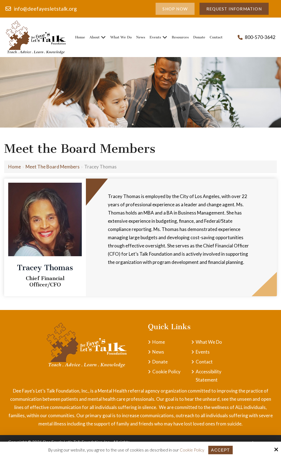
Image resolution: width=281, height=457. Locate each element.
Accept (220, 450)
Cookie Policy (192, 449)
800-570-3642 (260, 37)
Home (14, 167)
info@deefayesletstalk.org (45, 8)
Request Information (234, 8)
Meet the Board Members (53, 167)
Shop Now (175, 8)
